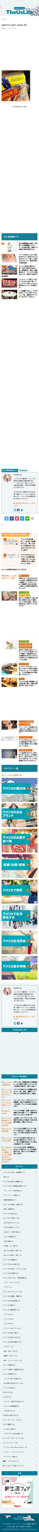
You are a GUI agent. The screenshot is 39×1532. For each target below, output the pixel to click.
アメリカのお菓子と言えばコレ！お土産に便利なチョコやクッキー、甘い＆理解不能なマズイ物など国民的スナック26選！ (25, 1141)
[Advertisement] (19, 49)
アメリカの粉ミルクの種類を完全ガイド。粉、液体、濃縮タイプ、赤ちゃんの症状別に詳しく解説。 (25, 1091)
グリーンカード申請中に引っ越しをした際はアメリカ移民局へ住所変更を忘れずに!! (28, 730)
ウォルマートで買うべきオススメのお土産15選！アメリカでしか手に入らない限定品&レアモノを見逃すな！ (28, 283)
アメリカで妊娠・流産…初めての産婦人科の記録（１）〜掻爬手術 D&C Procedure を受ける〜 (25, 1113)
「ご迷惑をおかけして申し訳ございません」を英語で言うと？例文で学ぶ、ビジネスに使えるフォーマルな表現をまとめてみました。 (28, 757)
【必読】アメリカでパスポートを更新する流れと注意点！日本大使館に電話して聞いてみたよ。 (25, 1120)
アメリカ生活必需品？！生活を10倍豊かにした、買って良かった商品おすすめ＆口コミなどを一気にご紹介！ (28, 544)
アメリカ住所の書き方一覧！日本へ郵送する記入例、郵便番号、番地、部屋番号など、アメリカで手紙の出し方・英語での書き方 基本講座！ (19, 271)
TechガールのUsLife (19, 10)
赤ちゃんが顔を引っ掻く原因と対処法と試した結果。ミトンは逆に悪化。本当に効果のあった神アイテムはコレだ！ (28, 602)
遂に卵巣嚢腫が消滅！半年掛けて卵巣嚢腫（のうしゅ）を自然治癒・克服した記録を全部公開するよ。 (28, 246)
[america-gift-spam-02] (22, 518)
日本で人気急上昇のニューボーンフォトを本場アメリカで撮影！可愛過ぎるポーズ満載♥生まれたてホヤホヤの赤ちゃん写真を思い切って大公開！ (28, 655)
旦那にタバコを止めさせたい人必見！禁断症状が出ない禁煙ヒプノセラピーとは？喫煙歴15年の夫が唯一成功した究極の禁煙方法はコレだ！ (28, 583)
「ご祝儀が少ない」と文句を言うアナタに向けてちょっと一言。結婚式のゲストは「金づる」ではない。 (28, 294)
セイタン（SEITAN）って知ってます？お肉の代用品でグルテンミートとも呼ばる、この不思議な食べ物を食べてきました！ (28, 671)
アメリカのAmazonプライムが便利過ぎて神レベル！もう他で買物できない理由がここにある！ (28, 559)
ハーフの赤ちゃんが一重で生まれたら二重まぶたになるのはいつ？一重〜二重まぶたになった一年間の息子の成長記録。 (28, 259)
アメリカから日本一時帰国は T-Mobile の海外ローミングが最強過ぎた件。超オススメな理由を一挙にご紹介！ (25, 1150)
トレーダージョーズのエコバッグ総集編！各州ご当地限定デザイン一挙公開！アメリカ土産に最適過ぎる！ (25, 1103)
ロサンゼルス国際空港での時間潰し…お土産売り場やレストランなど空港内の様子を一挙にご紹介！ (25, 1084)
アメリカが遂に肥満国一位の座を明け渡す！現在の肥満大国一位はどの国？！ (28, 683)
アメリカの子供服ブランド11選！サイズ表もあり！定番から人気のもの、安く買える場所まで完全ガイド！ (25, 1131)
